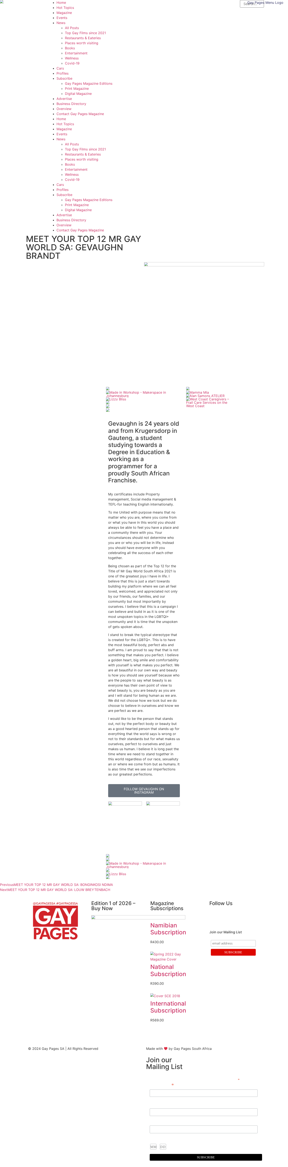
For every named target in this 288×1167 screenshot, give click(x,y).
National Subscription (168, 970)
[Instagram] (226, 915)
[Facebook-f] (214, 915)
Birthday (156, 1138)
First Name (158, 1104)
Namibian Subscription (168, 929)
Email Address (162, 1085)
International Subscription (168, 1007)
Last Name (157, 1121)
